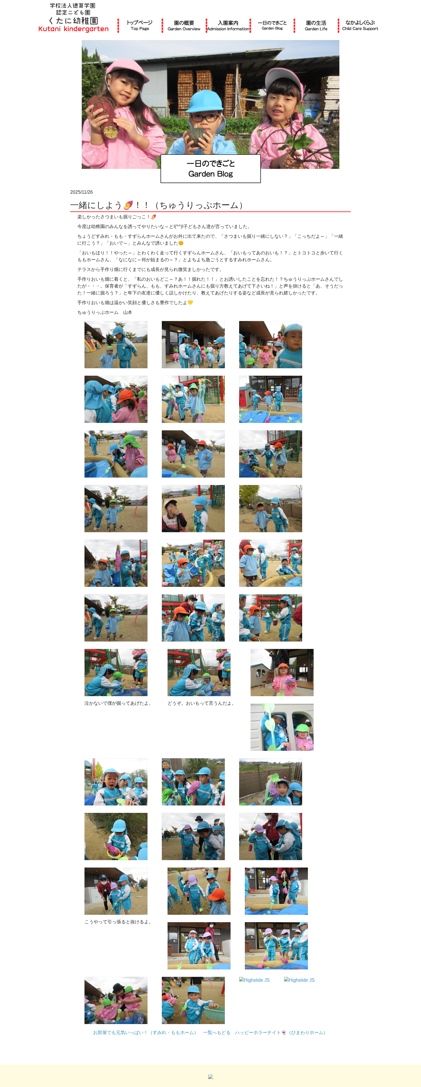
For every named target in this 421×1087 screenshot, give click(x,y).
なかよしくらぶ (360, 25)
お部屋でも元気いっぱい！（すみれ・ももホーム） (145, 1032)
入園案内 (228, 25)
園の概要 (184, 25)
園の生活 (316, 25)
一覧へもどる (217, 1032)
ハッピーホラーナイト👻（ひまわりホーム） (281, 1032)
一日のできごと (272, 25)
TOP (139, 25)
